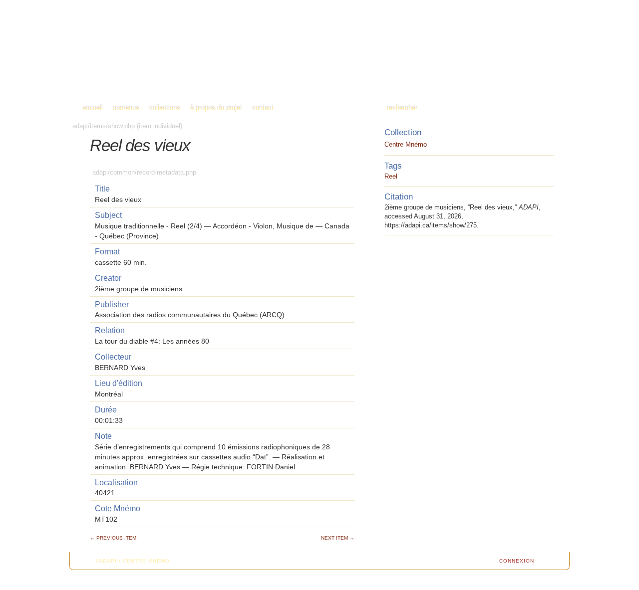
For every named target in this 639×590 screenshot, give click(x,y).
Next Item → (337, 538)
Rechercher (402, 108)
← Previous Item (113, 538)
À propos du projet (216, 108)
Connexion (516, 561)
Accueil (92, 108)
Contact (263, 108)
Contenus (126, 108)
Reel (390, 176)
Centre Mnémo (405, 144)
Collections (164, 108)
